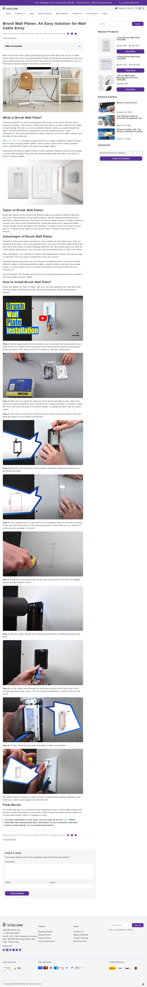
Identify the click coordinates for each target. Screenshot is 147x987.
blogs (65, 820)
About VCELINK (45, 14)
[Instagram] (13, 950)
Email (53, 882)
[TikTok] (20, 950)
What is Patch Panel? (127, 103)
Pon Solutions (92, 14)
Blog (32, 14)
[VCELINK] (10, 8)
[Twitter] (7, 950)
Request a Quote (125, 8)
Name (8, 882)
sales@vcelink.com (11, 930)
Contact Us (77, 14)
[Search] (137, 8)
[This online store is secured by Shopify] (17, 969)
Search (137, 24)
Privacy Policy (44, 938)
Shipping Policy (45, 932)
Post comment (17, 893)
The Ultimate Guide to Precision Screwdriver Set (129, 117)
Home (8, 14)
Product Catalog (81, 938)
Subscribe (137, 925)
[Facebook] (4, 950)
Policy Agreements (46, 941)
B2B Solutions (62, 14)
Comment (10, 862)
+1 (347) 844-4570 (130, 3)
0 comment (53, 33)
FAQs (105, 14)
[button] (143, 8)
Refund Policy (44, 935)
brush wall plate (14, 141)
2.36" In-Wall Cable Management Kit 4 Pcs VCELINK (127, 78)
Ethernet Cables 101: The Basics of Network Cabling (130, 130)
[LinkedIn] (10, 950)
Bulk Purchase (80, 941)
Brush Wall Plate (10, 38)
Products (19, 14)
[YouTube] (17, 950)
